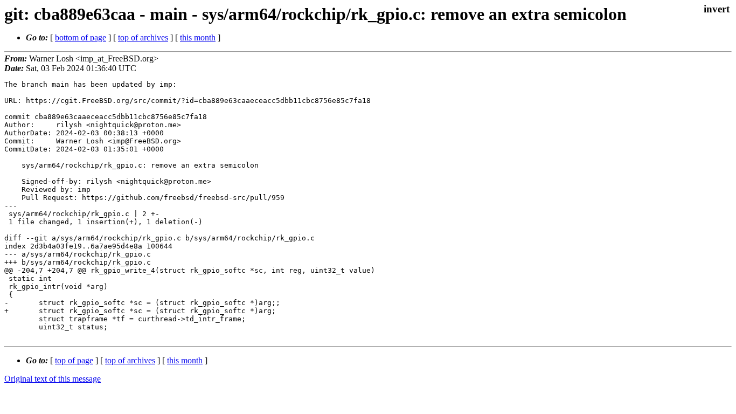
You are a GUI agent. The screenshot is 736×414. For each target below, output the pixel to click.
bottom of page (80, 37)
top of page (74, 360)
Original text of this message (52, 378)
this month (198, 37)
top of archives (143, 37)
